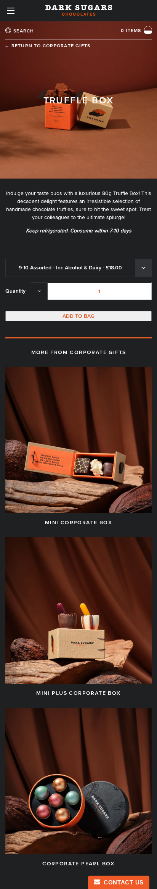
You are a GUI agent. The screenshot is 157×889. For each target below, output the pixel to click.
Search (23, 30)
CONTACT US (122, 882)
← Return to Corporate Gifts (47, 45)
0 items (131, 30)
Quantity (15, 291)
